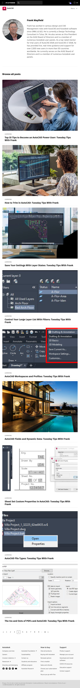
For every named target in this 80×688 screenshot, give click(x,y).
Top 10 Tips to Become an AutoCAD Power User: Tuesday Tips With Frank (38, 139)
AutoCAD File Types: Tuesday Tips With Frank (29, 558)
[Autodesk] (10, 3)
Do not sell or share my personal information (19, 683)
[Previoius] (3, 632)
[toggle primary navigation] (4, 3)
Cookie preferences (38, 683)
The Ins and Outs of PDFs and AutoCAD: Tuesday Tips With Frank (39, 621)
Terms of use (61, 683)
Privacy (4, 683)
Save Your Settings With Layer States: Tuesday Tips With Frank (39, 265)
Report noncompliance (51, 683)
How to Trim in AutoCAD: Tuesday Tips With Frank (32, 203)
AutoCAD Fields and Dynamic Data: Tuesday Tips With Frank (37, 439)
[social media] (9, 668)
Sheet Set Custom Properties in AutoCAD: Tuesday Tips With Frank (37, 503)
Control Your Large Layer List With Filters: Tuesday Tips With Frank (38, 321)
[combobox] (30, 3)
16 (45, 632)
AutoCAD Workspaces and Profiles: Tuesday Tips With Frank (37, 376)
